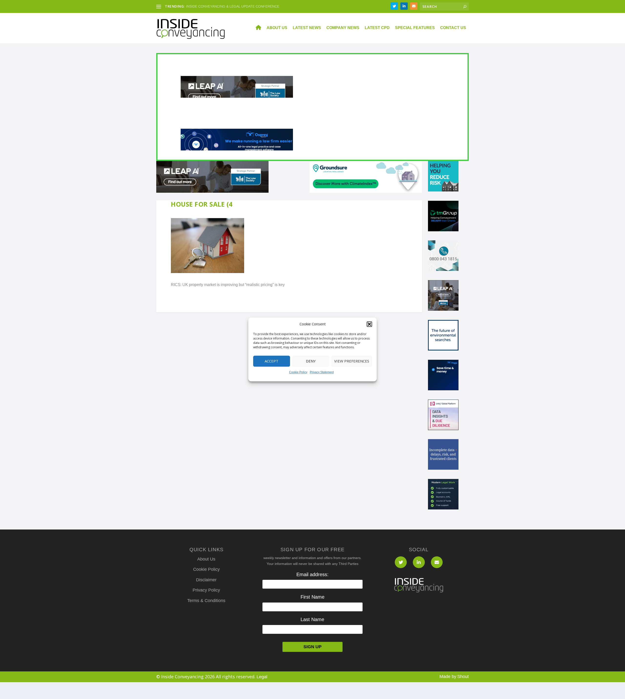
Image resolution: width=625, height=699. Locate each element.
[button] (369, 324)
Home (255, 28)
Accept (271, 361)
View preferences (351, 361)
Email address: (312, 574)
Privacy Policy (206, 590)
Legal (262, 676)
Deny (311, 361)
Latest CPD (377, 28)
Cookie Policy (298, 372)
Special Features (415, 28)
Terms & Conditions (206, 600)
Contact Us (453, 28)
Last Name (312, 619)
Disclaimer (206, 579)
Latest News (307, 28)
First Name (312, 597)
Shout (463, 676)
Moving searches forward (205, 6)
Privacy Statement (322, 372)
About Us (277, 28)
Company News (342, 28)
